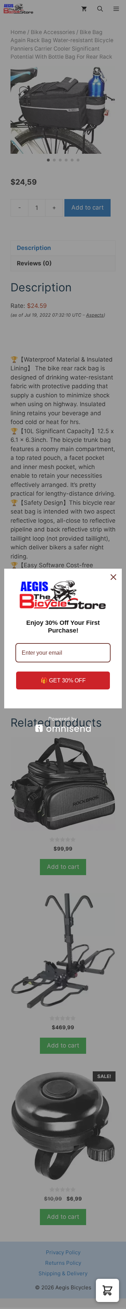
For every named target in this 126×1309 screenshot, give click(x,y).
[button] (107, 1290)
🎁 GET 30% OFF (63, 680)
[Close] (113, 577)
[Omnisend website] (63, 724)
